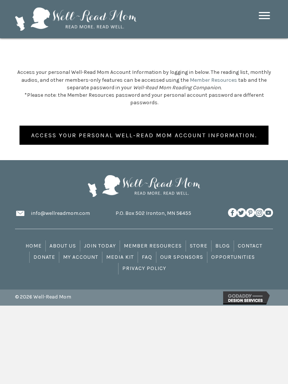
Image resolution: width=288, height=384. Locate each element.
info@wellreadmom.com (60, 213)
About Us (63, 246)
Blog (222, 246)
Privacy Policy (144, 268)
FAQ (147, 257)
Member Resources (213, 80)
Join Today (100, 246)
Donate (44, 257)
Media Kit (120, 257)
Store (198, 246)
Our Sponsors (181, 257)
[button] (232, 212)
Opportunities (233, 257)
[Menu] (264, 15)
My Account (80, 257)
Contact (250, 246)
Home (34, 246)
